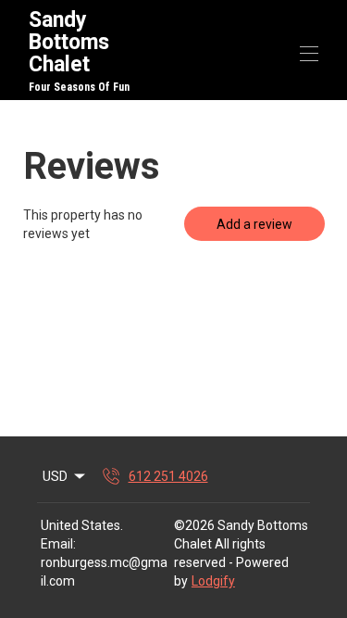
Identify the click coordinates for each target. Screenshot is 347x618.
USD (55, 476)
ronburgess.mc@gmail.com (104, 571)
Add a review (254, 224)
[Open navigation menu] (309, 53)
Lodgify (213, 581)
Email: (58, 543)
